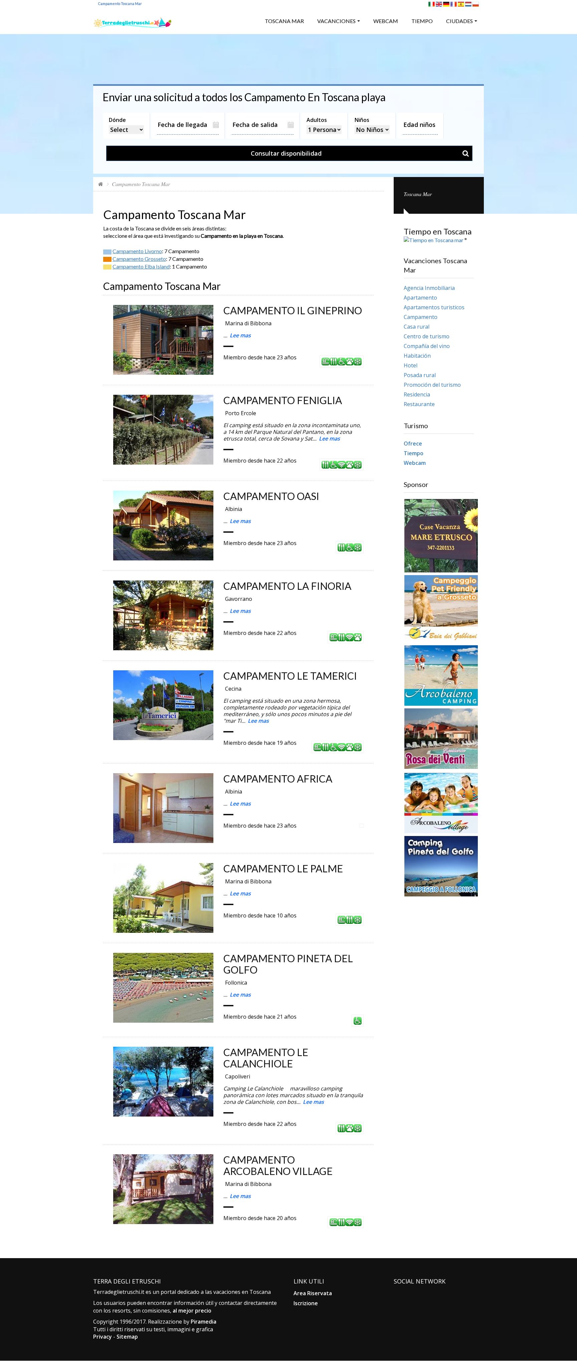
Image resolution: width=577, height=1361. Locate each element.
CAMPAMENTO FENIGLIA (282, 400)
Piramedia (203, 1321)
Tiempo (422, 21)
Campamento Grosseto (139, 259)
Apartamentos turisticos (434, 307)
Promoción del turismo (432, 384)
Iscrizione (306, 1303)
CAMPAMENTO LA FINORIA (287, 586)
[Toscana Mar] (132, 20)
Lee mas (240, 335)
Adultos (317, 120)
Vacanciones (336, 21)
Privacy (102, 1336)
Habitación (417, 355)
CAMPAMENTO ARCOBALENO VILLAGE (278, 1165)
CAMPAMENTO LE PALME (283, 868)
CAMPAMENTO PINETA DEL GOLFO (288, 964)
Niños (362, 120)
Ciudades (459, 21)
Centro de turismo (426, 336)
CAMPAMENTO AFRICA (277, 779)
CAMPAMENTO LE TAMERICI (290, 676)
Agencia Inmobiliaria (429, 288)
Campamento (420, 317)
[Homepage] (100, 183)
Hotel (410, 365)
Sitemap (127, 1336)
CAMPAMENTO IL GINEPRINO (292, 310)
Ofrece (413, 443)
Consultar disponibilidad (286, 153)
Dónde (117, 120)
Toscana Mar (284, 21)
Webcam (385, 21)
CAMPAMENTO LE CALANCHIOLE (265, 1057)
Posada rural (420, 375)
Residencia (417, 394)
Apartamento (420, 297)
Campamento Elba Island (141, 266)
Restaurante (419, 404)
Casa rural (416, 326)
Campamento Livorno (137, 251)
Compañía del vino (427, 346)
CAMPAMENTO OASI (271, 496)
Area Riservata (313, 1293)
